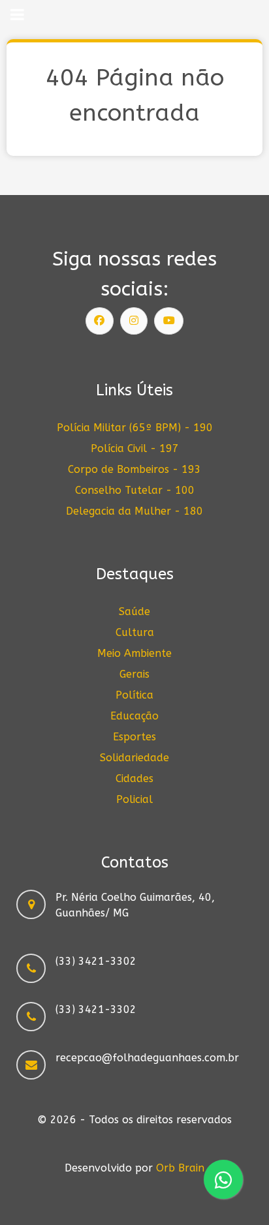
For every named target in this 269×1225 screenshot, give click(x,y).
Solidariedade (134, 757)
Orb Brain (180, 1168)
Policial (134, 799)
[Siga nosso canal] (169, 321)
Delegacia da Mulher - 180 (134, 511)
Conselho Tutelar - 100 (135, 490)
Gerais (134, 674)
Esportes (134, 737)
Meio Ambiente (134, 653)
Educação (134, 716)
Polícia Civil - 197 (135, 448)
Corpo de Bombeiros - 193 (134, 469)
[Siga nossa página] (100, 321)
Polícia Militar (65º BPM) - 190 (135, 427)
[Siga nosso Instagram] (134, 321)
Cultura (135, 632)
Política (134, 695)
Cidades (134, 778)
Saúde (134, 611)
